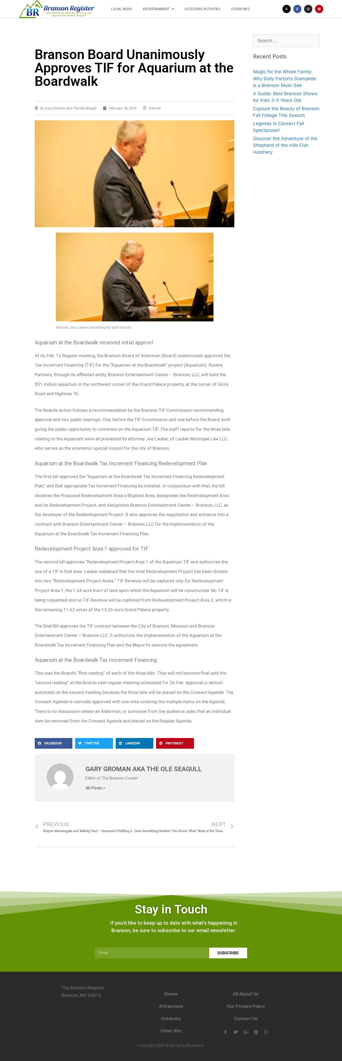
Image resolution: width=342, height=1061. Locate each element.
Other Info (240, 9)
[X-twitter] (286, 9)
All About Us (245, 994)
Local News (121, 9)
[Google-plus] (246, 1032)
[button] (53, 743)
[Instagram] (308, 9)
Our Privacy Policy (246, 1006)
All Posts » (95, 788)
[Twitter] (236, 1032)
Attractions (171, 1006)
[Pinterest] (319, 9)
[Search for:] (286, 40)
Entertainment (156, 9)
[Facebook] (225, 1032)
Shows (171, 994)
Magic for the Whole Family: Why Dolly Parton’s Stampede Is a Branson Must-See (284, 78)
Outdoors (171, 1018)
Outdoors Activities (202, 9)
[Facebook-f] (297, 9)
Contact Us (245, 1018)
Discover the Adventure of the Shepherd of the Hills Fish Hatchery (285, 145)
